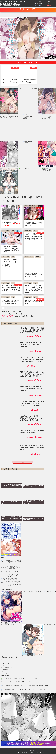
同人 (35, 205)
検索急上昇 (49, 5)
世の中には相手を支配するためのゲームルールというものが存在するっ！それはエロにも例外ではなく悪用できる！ (13, 583)
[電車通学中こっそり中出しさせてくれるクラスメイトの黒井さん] (11, 213)
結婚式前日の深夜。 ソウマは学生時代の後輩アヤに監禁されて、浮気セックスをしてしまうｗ (33, 224)
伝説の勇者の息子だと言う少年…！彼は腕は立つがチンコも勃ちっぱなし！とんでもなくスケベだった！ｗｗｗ (33, 275)
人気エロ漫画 (38, 5)
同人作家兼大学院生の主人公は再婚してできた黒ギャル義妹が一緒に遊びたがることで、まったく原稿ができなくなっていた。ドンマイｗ (11, 289)
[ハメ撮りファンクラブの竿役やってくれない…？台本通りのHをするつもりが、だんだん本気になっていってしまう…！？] (11, 237)
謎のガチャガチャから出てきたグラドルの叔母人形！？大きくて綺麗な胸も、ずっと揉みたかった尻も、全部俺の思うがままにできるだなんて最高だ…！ (33, 236)
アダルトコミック (29, 256)
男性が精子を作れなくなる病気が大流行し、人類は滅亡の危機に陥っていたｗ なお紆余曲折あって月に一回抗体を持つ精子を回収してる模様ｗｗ (33, 289)
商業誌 (49, 1)
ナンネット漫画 (37, 1)
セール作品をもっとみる (22, 462)
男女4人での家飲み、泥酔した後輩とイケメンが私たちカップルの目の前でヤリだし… (12, 579)
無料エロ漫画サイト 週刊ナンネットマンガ (31, 752)
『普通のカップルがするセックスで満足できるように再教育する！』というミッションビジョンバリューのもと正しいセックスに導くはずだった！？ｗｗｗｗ (11, 263)
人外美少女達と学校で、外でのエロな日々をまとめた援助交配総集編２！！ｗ (33, 302)
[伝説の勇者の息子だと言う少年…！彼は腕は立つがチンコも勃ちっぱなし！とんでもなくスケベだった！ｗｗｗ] (34, 264)
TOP (2, 14)
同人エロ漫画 (28, 205)
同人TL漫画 (49, 3)
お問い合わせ (32, 750)
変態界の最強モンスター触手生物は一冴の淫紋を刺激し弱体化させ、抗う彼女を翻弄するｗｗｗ (11, 302)
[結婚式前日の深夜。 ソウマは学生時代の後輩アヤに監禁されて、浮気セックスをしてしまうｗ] (34, 213)
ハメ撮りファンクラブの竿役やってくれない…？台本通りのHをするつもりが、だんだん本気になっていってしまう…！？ (11, 249)
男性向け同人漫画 (38, 3)
